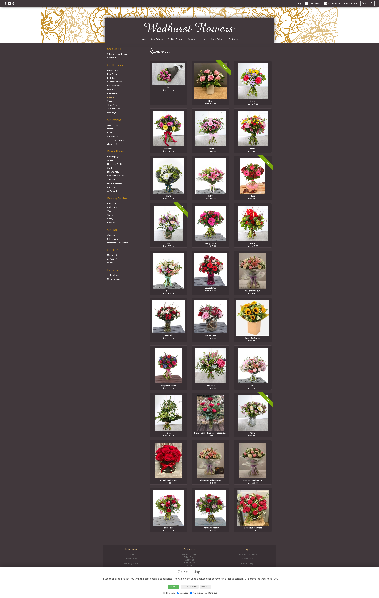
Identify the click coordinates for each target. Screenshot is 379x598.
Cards (110, 215)
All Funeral (112, 191)
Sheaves (111, 179)
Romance (111, 97)
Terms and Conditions (247, 554)
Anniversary (112, 70)
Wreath (110, 160)
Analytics (184, 593)
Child (109, 168)
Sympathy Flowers (115, 140)
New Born (111, 89)
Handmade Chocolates (117, 242)
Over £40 (111, 262)
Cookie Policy (247, 563)
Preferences (198, 593)
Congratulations (114, 81)
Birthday (111, 78)
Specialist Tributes (115, 175)
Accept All (174, 586)
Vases (110, 211)
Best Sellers (112, 74)
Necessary (170, 593)
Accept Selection (189, 586)
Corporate (192, 39)
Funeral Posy (113, 171)
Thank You (112, 105)
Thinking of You (114, 108)
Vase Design (113, 136)
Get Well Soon (113, 85)
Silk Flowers (112, 239)
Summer (111, 101)
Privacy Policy (247, 558)
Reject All (205, 586)
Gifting (110, 218)
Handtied (111, 128)
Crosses (111, 187)
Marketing (212, 593)
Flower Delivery (217, 39)
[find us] (14, 3)
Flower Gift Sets (114, 144)
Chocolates (112, 203)
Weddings (111, 112)
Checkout (111, 57)
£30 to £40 (112, 259)
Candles (111, 222)
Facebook (114, 275)
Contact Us (233, 39)
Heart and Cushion (115, 164)
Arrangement (113, 125)
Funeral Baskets (114, 183)
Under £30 (112, 255)
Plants (110, 132)
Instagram (115, 279)
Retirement (112, 93)
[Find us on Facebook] (6, 3)
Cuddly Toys (112, 207)
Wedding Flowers (175, 39)
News (203, 39)
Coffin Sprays (113, 156)
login (300, 3)
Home (143, 39)
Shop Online (156, 39)
